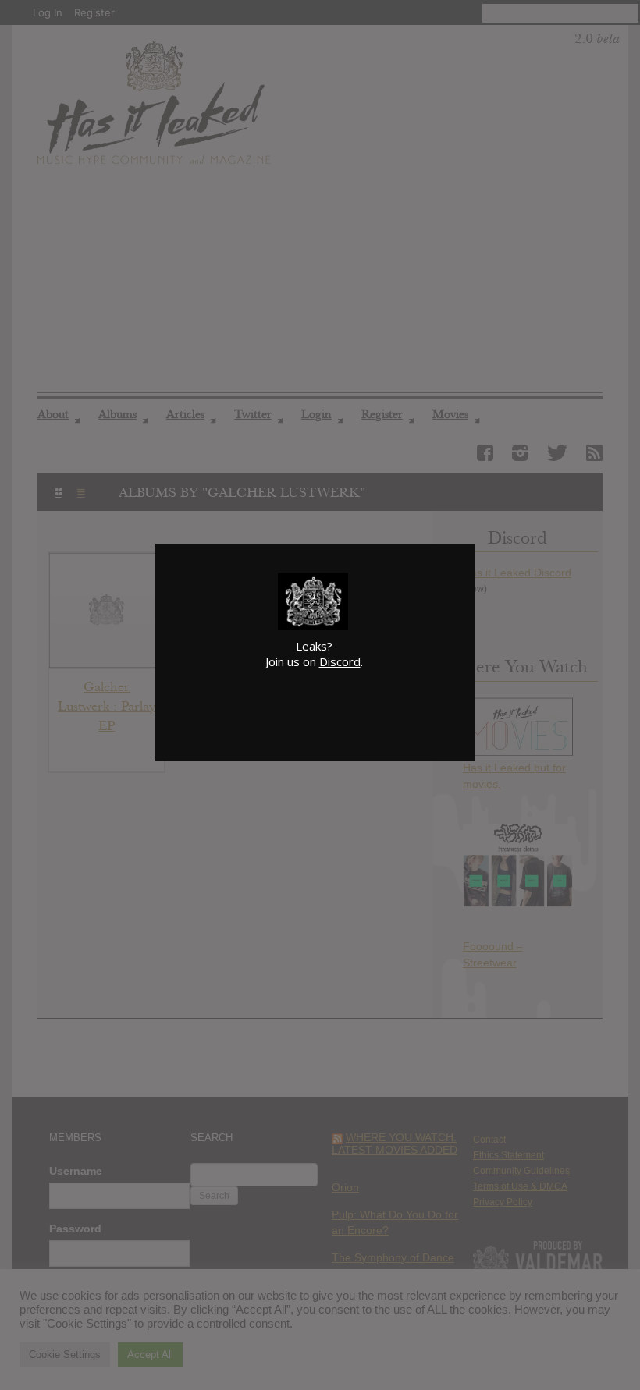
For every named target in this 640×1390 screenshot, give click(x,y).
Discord (340, 661)
